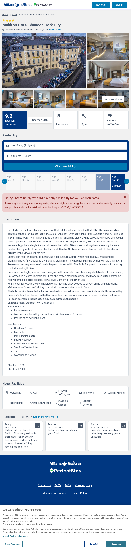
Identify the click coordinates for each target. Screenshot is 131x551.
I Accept (116, 543)
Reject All (94, 543)
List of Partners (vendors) (16, 535)
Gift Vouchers (78, 5)
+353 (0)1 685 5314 (72, 207)
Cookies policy (83, 485)
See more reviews (43, 417)
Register (101, 5)
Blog (62, 5)
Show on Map (40, 120)
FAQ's (58, 485)
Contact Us (44, 485)
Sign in (119, 5)
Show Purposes (12, 543)
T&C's (68, 485)
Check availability (65, 166)
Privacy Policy (79, 493)
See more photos (113, 99)
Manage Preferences (54, 493)
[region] (65, 528)
